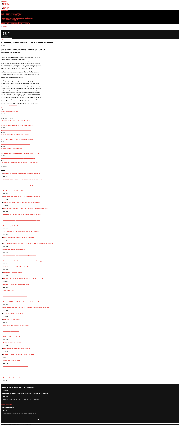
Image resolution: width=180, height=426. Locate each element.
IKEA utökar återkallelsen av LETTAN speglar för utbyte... (16, 120)
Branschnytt (6, 3)
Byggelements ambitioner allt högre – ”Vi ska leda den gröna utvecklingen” (21, 196)
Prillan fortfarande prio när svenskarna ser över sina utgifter (18, 354)
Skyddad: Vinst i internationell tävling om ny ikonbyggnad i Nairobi (19, 413)
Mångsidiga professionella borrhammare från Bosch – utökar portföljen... (20, 153)
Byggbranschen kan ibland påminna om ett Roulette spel (17, 348)
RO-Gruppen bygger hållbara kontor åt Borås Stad (16, 325)
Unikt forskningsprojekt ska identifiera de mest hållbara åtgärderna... (17, 18)
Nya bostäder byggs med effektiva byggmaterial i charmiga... (15, 22)
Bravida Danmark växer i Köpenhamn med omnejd (15, 366)
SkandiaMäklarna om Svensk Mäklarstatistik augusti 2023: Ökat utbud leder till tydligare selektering (28, 243)
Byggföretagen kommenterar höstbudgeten (11, 15)
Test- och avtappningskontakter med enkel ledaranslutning (17, 139)
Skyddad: (25, 419)
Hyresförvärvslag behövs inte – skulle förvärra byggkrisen (18, 190)
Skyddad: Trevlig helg (8, 407)
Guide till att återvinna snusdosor (11, 319)
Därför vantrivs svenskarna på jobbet (12, 272)
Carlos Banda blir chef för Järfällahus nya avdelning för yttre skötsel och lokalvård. (24, 278)
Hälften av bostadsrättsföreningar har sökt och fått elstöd (15, 11)
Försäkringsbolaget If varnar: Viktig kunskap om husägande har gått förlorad (22, 179)
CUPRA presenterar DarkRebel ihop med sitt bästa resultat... (17, 125)
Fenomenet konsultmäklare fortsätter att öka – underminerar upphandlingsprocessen (25, 261)
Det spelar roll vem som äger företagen (10, 19)
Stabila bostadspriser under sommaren (13, 313)
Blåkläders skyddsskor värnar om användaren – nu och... (15, 144)
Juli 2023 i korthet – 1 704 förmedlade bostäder (15, 296)
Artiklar (5, 5)
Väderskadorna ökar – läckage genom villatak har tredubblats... (15, 23)
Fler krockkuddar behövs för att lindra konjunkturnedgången (18, 185)
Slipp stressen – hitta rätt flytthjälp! (12, 360)
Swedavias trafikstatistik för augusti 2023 (14, 249)
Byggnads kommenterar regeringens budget (11, 14)
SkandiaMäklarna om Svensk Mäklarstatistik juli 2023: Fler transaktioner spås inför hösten (26, 307)
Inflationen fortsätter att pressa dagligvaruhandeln (16, 284)
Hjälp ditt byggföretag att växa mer (12, 342)
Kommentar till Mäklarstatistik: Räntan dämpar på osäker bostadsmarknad (22, 301)
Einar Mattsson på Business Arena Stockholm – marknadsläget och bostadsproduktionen (25, 208)
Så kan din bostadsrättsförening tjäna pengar (11, 13)
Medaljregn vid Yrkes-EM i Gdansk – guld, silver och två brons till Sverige (21, 399)
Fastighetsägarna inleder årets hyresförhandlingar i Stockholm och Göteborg (22, 214)
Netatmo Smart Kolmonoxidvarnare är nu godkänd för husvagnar (18, 158)
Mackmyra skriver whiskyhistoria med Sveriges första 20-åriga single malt (21, 220)
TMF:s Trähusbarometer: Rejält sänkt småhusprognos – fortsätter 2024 (21, 231)
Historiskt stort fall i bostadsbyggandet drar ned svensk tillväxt (19, 387)
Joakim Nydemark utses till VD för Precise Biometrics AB (17, 266)
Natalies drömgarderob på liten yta (12, 225)
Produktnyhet (6, 4)
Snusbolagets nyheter (8, 290)
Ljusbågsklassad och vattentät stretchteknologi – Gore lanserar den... (19, 162)
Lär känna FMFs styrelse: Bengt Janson (13, 337)
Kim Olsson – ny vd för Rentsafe (11, 331)
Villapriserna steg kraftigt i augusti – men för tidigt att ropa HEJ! (19, 255)
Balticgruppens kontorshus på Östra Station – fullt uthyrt (14, 20)
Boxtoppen (5, 8)
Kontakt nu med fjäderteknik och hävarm (11, 148)
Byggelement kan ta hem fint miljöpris (12, 377)
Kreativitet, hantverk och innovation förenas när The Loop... (15, 16)
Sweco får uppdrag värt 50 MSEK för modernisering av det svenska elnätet (21, 202)
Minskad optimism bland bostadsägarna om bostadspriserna (18, 237)
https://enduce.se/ (13, 105)
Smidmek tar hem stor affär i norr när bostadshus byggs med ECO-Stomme (21, 173)
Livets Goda (6, 7)
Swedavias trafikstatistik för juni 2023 (13, 372)
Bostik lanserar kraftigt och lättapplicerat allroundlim (15, 134)
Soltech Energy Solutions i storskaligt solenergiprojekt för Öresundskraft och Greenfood (25, 393)
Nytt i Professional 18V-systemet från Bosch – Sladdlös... (16, 130)
